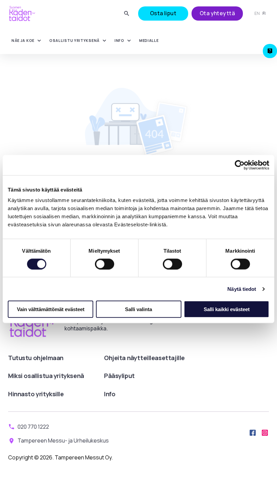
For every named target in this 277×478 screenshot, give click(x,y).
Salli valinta (138, 309)
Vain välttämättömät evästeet (50, 309)
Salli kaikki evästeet (227, 309)
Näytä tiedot (241, 289)
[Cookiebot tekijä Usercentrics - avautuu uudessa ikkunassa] (239, 165)
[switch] (104, 263)
